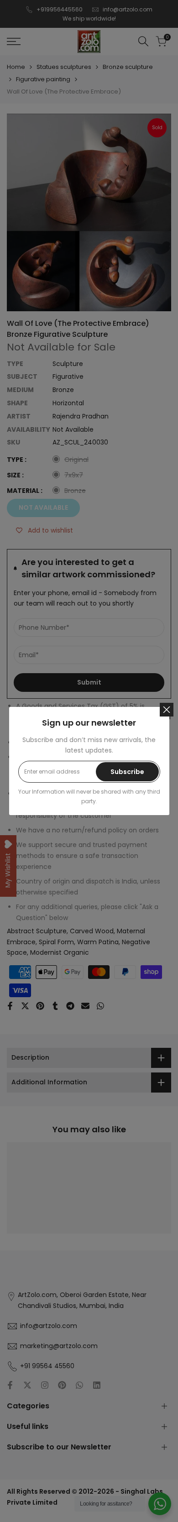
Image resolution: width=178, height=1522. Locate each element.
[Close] (166, 710)
